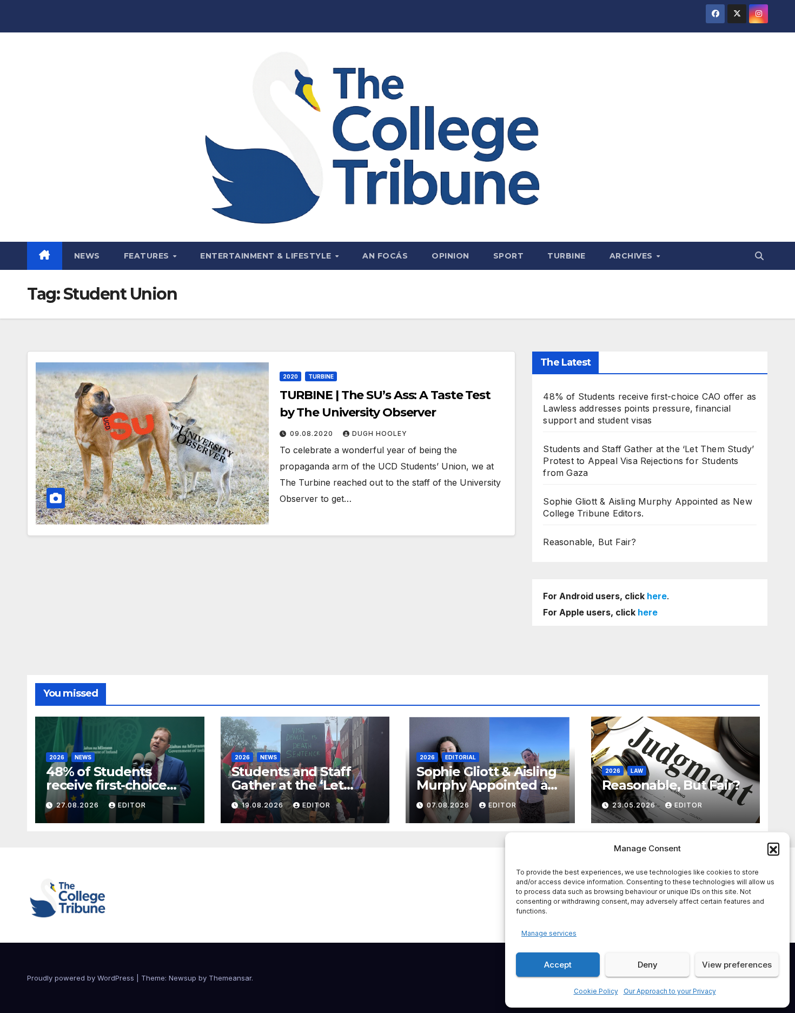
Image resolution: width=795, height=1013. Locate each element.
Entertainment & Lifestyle (267, 256)
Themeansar (230, 978)
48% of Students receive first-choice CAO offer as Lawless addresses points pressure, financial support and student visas (649, 408)
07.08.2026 (449, 805)
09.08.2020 (312, 433)
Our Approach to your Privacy (670, 991)
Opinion (450, 256)
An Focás (385, 256)
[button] (773, 848)
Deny (648, 964)
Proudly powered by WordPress (81, 978)
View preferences (737, 964)
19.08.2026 (264, 805)
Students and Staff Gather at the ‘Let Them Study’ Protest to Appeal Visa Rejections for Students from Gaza (648, 460)
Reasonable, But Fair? (589, 542)
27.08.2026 (78, 805)
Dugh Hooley (379, 433)
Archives (632, 256)
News (87, 256)
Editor (132, 805)
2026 (56, 757)
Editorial (460, 757)
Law (637, 770)
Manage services (549, 933)
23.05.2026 (635, 805)
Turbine (566, 256)
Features (148, 256)
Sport (508, 256)
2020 (290, 376)
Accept (558, 964)
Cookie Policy (596, 991)
